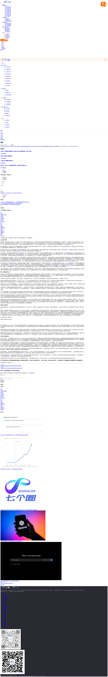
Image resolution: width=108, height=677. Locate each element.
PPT (39, 146)
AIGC (10, 146)
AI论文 (34, 146)
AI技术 (2, 218)
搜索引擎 (2, 227)
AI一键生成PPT (70, 146)
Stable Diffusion (14, 146)
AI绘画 (32, 146)
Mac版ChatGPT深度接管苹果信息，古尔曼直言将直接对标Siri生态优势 (14, 202)
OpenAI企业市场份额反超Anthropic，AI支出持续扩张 (11, 203)
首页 (3, 170)
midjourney (4, 146)
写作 (1, 146)
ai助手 (1, 215)
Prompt (7, 146)
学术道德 (2, 221)
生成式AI (2, 232)
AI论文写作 (75, 146)
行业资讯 (4, 171)
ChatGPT (2, 219)
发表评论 (2, 380)
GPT (1, 220)
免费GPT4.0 (19, 146)
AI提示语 (42, 146)
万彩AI (37, 146)
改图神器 (46, 146)
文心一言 (2, 228)
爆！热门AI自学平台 (63, 146)
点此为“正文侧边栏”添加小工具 (6, 583)
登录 (1, 130)
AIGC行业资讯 (3, 214)
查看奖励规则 (31, 372)
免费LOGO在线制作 (54, 146)
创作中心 (4, 48)
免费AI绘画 (24, 146)
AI (1, 212)
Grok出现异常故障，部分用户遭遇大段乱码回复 (10, 204)
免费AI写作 (28, 146)
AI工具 (2, 217)
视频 (1, 233)
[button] (4, 66)
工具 (1, 223)
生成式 (2, 407)
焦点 (1, 229)
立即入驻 (2, 235)
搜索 (1, 226)
